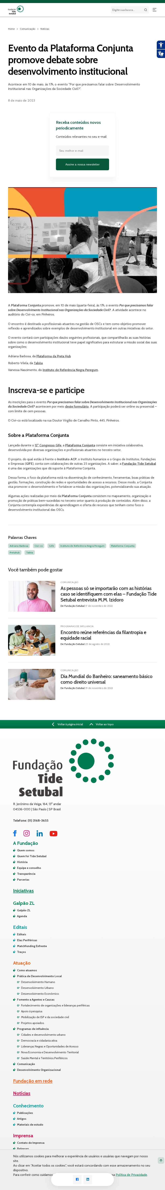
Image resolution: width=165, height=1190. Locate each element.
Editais (21, 934)
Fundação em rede (33, 1081)
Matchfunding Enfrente (32, 946)
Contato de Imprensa (30, 1142)
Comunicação (26, 1064)
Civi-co (39, 545)
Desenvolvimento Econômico (40, 993)
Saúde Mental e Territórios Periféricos (44, 1058)
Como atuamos (27, 970)
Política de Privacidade (131, 1175)
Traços (21, 951)
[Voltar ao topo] (161, 1160)
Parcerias (23, 879)
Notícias (44, 28)
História (22, 862)
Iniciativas (23, 891)
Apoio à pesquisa (31, 1011)
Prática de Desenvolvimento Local (39, 976)
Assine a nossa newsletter (82, 164)
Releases (23, 1148)
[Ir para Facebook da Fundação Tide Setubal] (14, 835)
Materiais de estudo (30, 1124)
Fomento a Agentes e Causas (36, 999)
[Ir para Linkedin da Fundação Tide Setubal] (40, 835)
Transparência (26, 873)
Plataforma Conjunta (123, 545)
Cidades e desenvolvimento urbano (43, 1034)
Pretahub (15, 552)
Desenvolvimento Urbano (37, 987)
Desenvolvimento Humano (38, 982)
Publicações (25, 1112)
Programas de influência (33, 1028)
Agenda (22, 916)
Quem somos (25, 850)
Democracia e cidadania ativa (39, 1040)
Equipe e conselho (29, 867)
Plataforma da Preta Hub (53, 356)
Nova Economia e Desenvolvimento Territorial (50, 1052)
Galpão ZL (24, 910)
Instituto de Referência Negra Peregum (70, 370)
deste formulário (77, 406)
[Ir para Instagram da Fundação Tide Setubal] (27, 835)
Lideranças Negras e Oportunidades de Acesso (49, 1046)
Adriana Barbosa (19, 545)
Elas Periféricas (27, 940)
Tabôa (38, 363)
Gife (51, 545)
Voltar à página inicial (70, 724)
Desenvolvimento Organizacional (39, 1069)
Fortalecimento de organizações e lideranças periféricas (55, 1005)
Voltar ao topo (104, 724)
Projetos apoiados (32, 1023)
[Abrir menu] (154, 10)
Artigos (21, 1118)
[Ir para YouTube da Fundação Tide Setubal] (54, 835)
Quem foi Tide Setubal (31, 856)
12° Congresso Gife (48, 445)
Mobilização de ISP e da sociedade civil (45, 1017)
